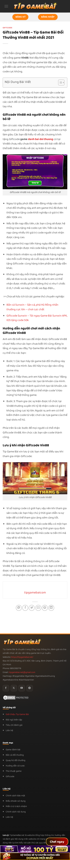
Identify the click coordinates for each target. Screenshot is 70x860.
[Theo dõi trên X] (14, 688)
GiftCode (7, 27)
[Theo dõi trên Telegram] (29, 688)
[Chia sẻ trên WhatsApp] (19, 608)
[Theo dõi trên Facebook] (6, 688)
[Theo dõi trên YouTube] (21, 688)
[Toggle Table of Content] (59, 82)
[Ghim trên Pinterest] (45, 608)
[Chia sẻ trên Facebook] (25, 608)
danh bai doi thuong (40, 139)
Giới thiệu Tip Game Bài (17, 714)
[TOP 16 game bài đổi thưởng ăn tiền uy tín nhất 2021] (35, 6)
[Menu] (6, 6)
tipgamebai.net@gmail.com (22, 672)
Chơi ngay (57, 841)
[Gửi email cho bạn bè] (38, 608)
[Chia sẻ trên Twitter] (32, 608)
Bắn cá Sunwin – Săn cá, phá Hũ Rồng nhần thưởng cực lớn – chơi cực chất (32, 307)
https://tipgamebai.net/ (21, 657)
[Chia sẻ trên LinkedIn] (51, 608)
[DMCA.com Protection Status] (16, 697)
